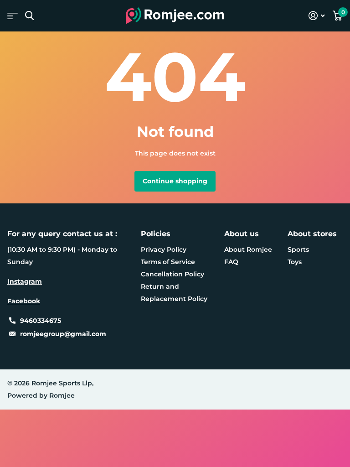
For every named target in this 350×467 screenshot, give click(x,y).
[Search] (29, 15)
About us (241, 233)
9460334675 (40, 321)
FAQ (231, 262)
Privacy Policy (163, 249)
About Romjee (248, 249)
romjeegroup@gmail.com (63, 334)
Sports (298, 249)
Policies (155, 233)
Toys (295, 262)
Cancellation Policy (172, 274)
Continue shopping (175, 181)
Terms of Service (168, 262)
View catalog (12, 16)
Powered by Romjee (41, 395)
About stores (312, 233)
